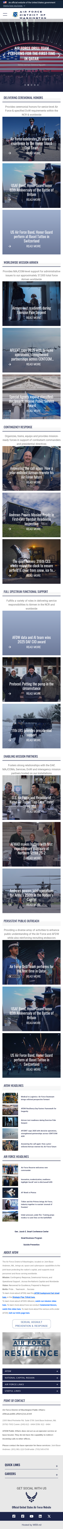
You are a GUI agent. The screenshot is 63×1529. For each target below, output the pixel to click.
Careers (10, 1473)
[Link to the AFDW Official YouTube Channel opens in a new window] (31, 1516)
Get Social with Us (31, 1488)
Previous (6, 55)
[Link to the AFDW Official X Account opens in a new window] (49, 1516)
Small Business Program (31, 1238)
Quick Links (12, 1464)
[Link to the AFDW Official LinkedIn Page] (40, 1516)
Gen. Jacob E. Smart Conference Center (31, 1231)
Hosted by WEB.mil (31, 1524)
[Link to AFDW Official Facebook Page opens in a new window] (13, 1516)
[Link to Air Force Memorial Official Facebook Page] (22, 1516)
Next (56, 55)
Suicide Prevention (31, 1245)
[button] (14, 5)
